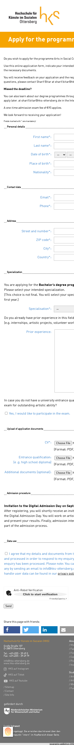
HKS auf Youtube (15, 681)
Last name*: (42, 145)
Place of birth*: (40, 163)
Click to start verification (40, 594)
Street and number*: (36, 231)
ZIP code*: (43, 240)
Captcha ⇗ (58, 599)
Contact (9, 691)
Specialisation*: (40, 309)
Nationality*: (42, 172)
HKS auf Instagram (16, 669)
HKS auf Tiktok (14, 675)
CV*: (48, 442)
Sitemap (9, 687)
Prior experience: (38, 332)
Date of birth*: (41, 154)
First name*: (42, 137)
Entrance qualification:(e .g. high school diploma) (32, 460)
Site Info (9, 695)
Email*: (45, 197)
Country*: (44, 257)
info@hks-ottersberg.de (16, 661)
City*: (47, 248)
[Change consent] (8, 732)
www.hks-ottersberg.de (17, 663)
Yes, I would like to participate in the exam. (39, 413)
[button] (12, 629)
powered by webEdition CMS (62, 744)
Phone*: (45, 206)
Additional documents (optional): (28, 472)
